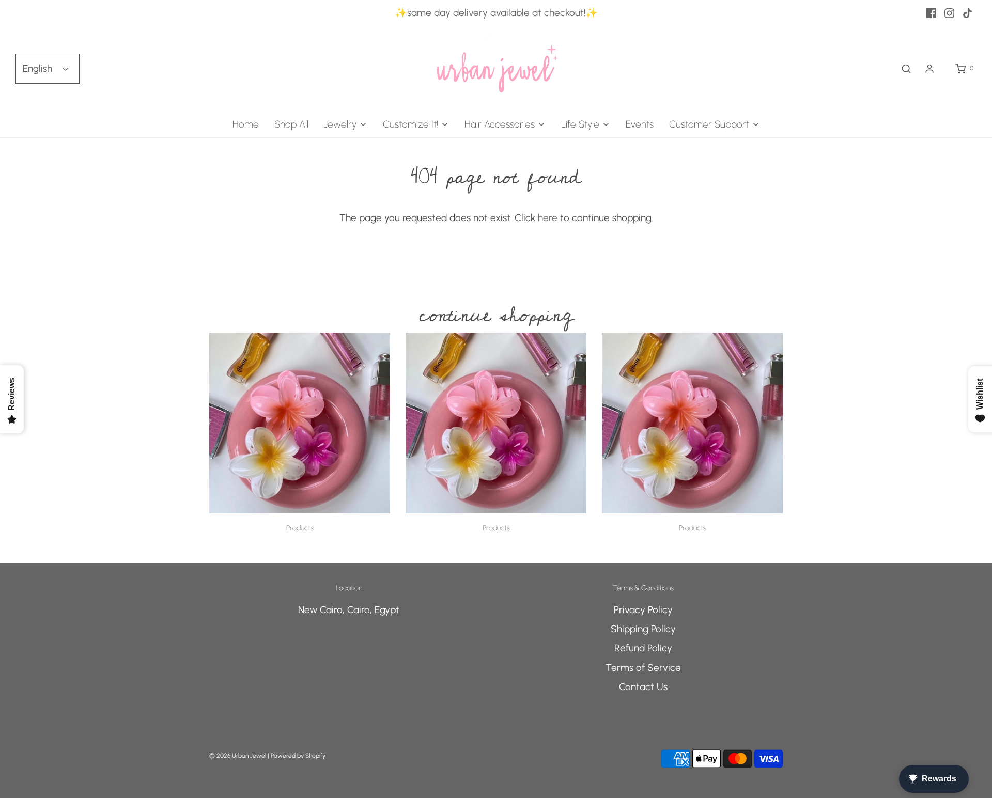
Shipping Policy (643, 629)
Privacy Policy (643, 610)
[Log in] (929, 69)
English (39, 68)
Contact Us (643, 687)
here (547, 218)
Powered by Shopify (298, 755)
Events (640, 124)
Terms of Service (643, 668)
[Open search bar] (906, 68)
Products (300, 528)
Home (246, 124)
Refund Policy (643, 648)
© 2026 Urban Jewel (237, 755)
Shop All (291, 124)
